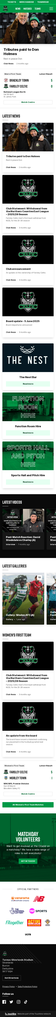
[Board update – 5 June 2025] (28, 302)
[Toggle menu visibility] (51, 9)
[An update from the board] (28, 716)
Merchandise (26, 2)
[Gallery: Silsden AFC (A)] (23, 599)
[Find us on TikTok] (25, 1002)
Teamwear (43, 2)
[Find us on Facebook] (4, 1002)
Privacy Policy (8, 986)
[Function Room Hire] (28, 407)
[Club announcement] (28, 249)
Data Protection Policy (27, 986)
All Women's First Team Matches (28, 805)
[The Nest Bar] (28, 357)
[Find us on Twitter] (11, 1002)
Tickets (11, 2)
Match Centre (27, 102)
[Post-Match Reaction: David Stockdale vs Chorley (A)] (23, 520)
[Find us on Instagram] (18, 1002)
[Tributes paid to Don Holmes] (28, 28)
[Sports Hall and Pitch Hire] (28, 455)
